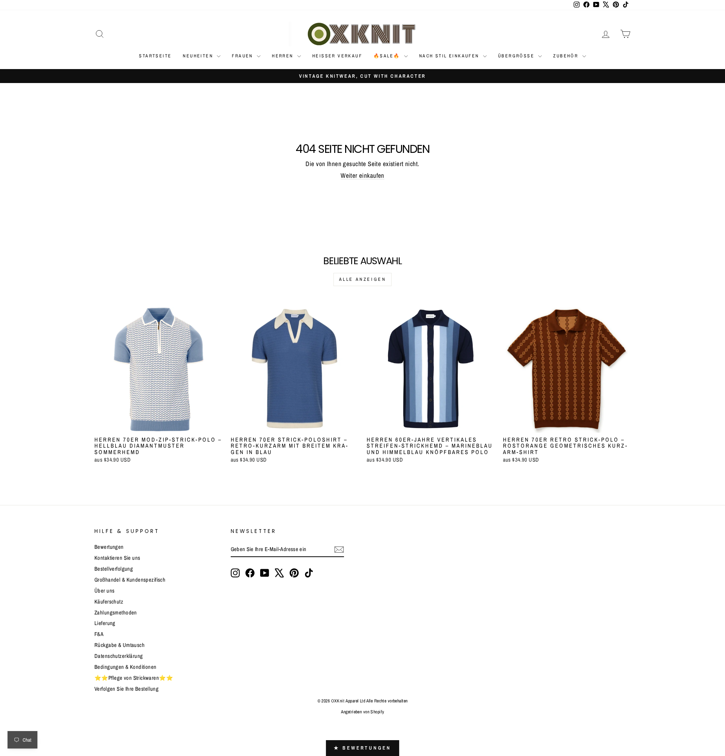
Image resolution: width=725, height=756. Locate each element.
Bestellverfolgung (113, 569)
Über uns (104, 590)
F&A (98, 634)
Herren (283, 56)
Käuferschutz (108, 601)
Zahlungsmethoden (115, 612)
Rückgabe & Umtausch (119, 645)
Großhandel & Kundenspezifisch (129, 580)
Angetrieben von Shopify (362, 712)
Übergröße (517, 56)
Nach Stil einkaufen (450, 56)
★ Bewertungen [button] (362, 748)
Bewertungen (109, 547)
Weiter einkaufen (362, 175)
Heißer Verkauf (337, 56)
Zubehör (566, 56)
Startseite (155, 56)
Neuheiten (199, 56)
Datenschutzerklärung (118, 656)
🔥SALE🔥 (387, 56)
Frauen (243, 56)
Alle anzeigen (362, 279)
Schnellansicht (158, 424)
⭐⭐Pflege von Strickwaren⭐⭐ (133, 678)
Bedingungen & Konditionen (125, 667)
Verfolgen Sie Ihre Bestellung (126, 689)
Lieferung (105, 623)
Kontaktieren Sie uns (117, 558)
